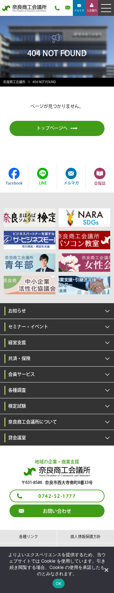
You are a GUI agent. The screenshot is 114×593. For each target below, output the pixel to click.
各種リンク (28, 536)
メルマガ (79, 10)
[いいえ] (106, 570)
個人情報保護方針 (85, 536)
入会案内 (92, 10)
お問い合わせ (57, 511)
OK (59, 583)
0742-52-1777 (57, 496)
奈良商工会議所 (14, 81)
